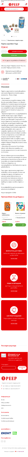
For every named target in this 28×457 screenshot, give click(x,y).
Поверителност (6, 405)
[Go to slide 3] (14, 36)
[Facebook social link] (2, 441)
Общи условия (5, 402)
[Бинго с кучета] (20, 206)
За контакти (5, 415)
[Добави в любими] (10, 203)
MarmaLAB (21, 451)
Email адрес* (4, 364)
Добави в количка (17, 51)
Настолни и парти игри (15, 40)
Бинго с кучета (20, 213)
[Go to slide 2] (13, 36)
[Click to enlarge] (4, 35)
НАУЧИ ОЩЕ (14, 258)
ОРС (2, 408)
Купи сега (14, 55)
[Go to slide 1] (11, 36)
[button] (2, 25)
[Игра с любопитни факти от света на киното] (7, 206)
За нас (3, 399)
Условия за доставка (7, 418)
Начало (3, 40)
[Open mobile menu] (1, 9)
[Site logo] (14, 4)
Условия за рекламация (7, 421)
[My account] (26, 9)
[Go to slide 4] (16, 36)
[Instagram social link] (5, 441)
